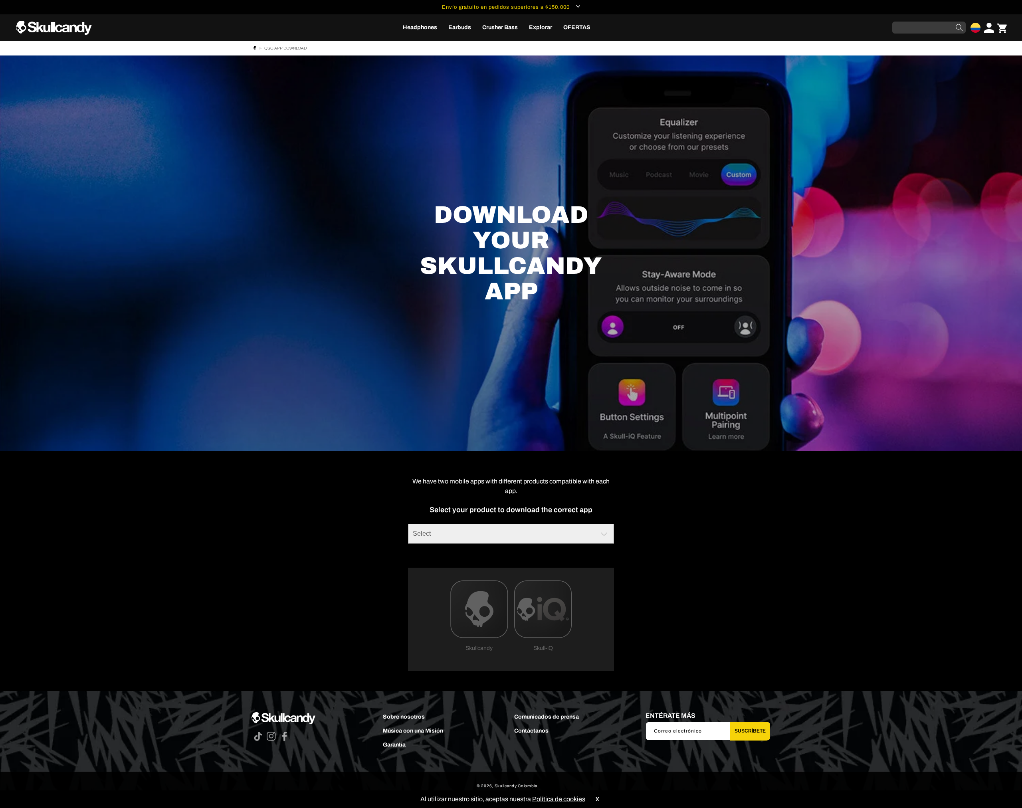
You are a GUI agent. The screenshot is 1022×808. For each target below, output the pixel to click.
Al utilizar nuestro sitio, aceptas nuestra (502, 799)
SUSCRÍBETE (750, 731)
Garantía (394, 745)
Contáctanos (531, 731)
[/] (57, 28)
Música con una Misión (413, 731)
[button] (420, 27)
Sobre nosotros (404, 717)
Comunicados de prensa (546, 717)
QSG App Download (285, 48)
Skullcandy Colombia (516, 786)
